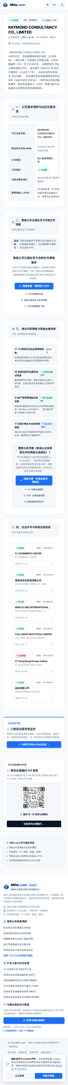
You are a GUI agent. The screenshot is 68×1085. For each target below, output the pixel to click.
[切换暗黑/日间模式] (62, 5)
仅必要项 (19, 1076)
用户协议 (12, 1052)
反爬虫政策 (46, 1052)
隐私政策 (23, 1052)
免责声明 (34, 1052)
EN (54, 4)
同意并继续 (48, 1076)
